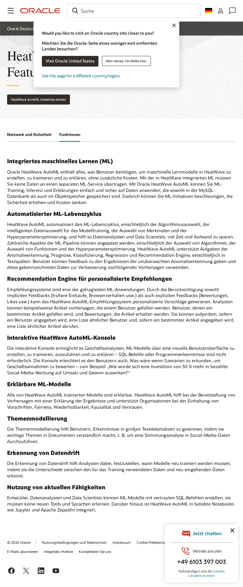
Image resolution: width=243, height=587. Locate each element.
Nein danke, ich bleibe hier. (126, 61)
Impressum (122, 542)
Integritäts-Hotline (58, 551)
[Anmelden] (220, 10)
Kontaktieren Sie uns (95, 551)
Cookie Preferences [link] (152, 542)
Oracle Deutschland (25, 28)
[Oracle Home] (40, 11)
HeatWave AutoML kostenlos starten (38, 99)
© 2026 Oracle (18, 542)
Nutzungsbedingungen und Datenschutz (74, 542)
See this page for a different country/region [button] (81, 75)
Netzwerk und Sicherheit (29, 134)
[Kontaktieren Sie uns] (232, 10)
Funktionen (69, 134)
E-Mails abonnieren (22, 551)
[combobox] (133, 11)
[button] (10, 10)
